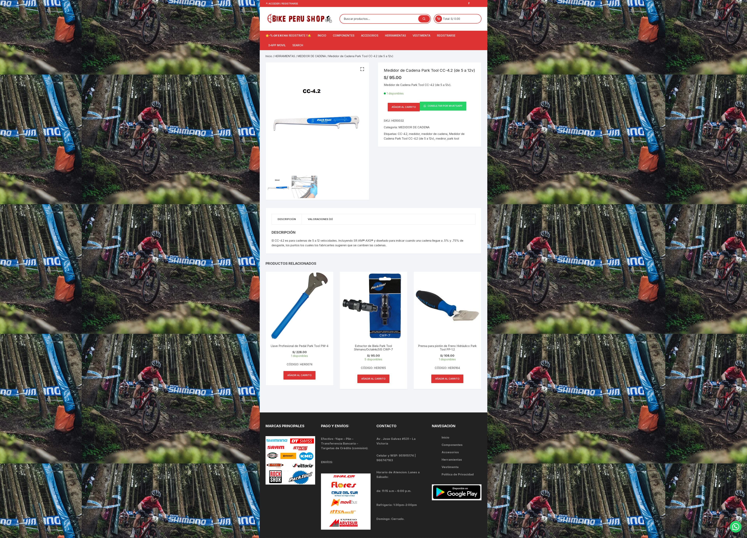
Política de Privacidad (458, 474)
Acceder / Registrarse (283, 3)
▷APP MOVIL (277, 45)
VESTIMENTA (421, 35)
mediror (441, 138)
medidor (414, 134)
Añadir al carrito (404, 107)
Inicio (269, 56)
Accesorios (450, 452)
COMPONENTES (343, 35)
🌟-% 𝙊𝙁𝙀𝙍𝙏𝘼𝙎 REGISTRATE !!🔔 (288, 35)
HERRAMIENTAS (395, 35)
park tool (453, 138)
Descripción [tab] (287, 219)
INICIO (322, 35)
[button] (362, 69)
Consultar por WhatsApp (444, 106)
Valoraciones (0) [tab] (320, 219)
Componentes (452, 445)
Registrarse (446, 35)
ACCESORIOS (369, 35)
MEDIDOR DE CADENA (312, 56)
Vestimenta (450, 467)
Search (297, 45)
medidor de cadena (434, 134)
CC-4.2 (402, 134)
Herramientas (452, 459)
